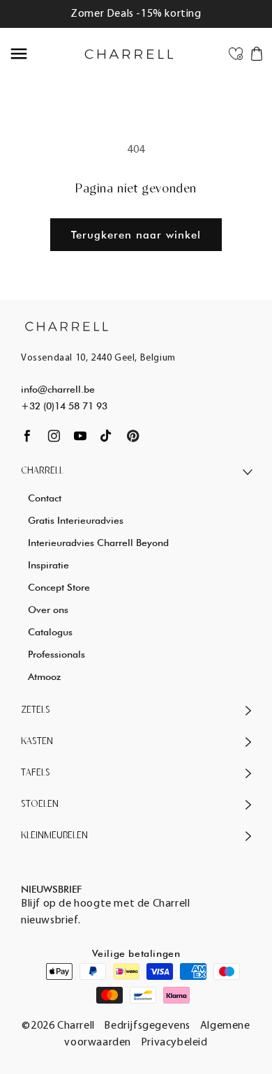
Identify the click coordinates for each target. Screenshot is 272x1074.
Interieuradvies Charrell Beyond (98, 542)
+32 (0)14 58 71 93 (64, 405)
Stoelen (40, 804)
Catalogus (50, 631)
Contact (44, 498)
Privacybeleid (174, 1042)
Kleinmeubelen (54, 836)
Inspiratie (48, 564)
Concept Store (59, 587)
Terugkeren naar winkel (136, 235)
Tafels (35, 773)
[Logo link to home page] (66, 326)
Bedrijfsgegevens (147, 1025)
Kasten (37, 741)
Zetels (35, 710)
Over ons (48, 609)
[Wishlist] (236, 53)
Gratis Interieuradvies (75, 520)
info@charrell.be (58, 389)
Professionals (56, 654)
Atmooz (44, 676)
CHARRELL (42, 471)
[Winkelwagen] (257, 53)
